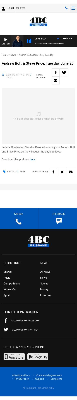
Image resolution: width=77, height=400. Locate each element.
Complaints (56, 379)
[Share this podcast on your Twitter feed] (64, 72)
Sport (7, 295)
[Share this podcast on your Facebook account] (56, 72)
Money (44, 289)
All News (45, 271)
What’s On (10, 289)
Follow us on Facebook (25, 320)
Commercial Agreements (49, 375)
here (32, 159)
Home (5, 55)
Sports (44, 283)
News (13, 55)
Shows (8, 271)
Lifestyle (45, 295)
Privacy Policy (22, 379)
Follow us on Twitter (24, 329)
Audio (7, 277)
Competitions (12, 283)
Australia (12, 171)
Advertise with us (21, 375)
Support (39, 379)
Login (11, 8)
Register (20, 8)
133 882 (66, 8)
